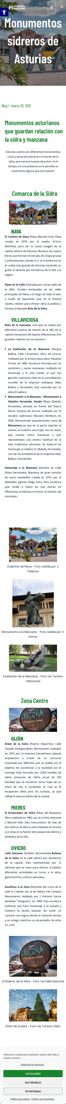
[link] (4, 12)
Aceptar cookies (33, 1073)
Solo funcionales (33, 1082)
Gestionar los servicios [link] (32, 1064)
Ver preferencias (33, 1091)
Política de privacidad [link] (42, 1099)
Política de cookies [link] (20, 1099)
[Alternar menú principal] (52, 7)
